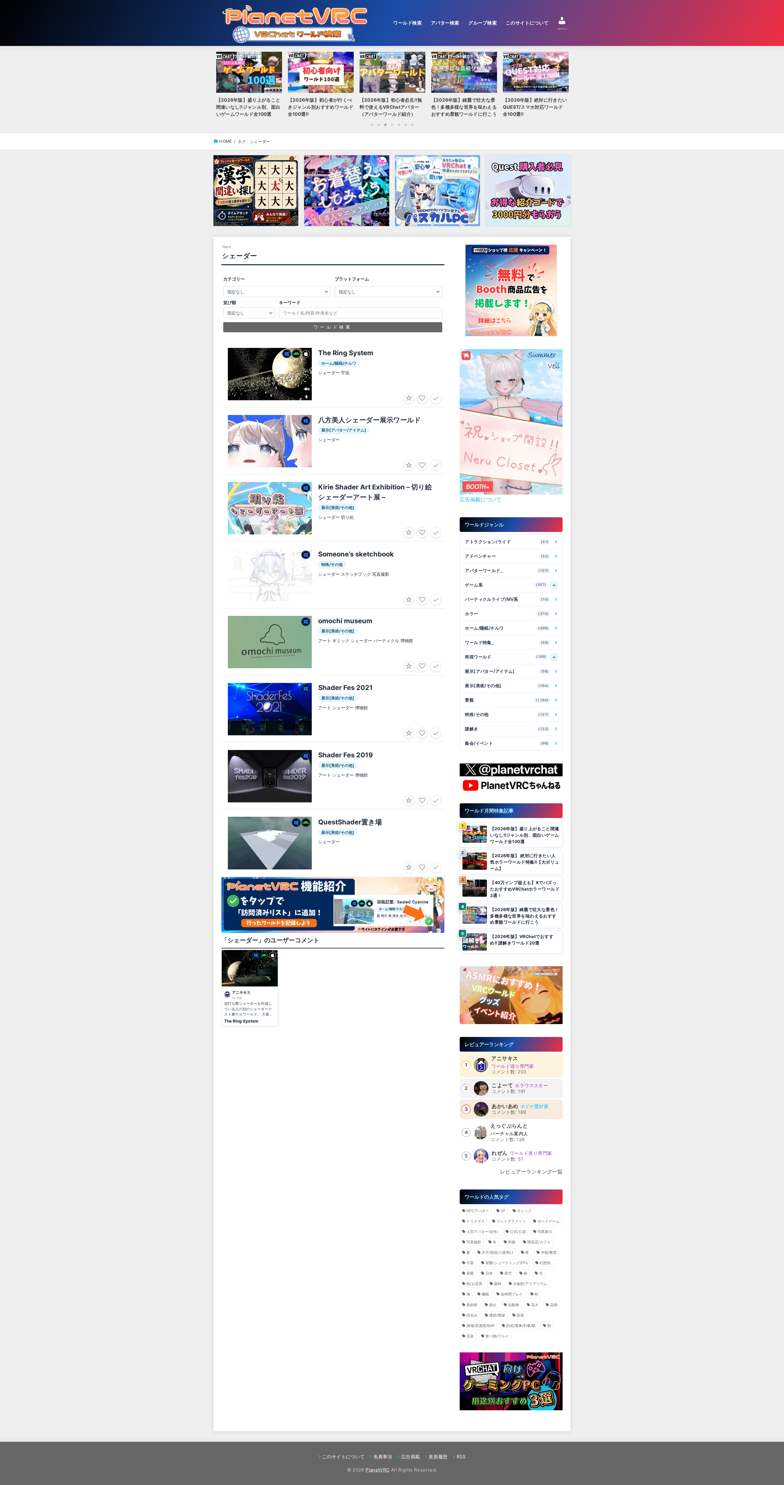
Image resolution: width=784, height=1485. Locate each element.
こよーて (502, 1085)
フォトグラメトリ (511, 1221)
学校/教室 (549, 1252)
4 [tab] (392, 125)
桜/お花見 (474, 1283)
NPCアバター (477, 1210)
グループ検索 (482, 23)
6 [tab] (405, 125)
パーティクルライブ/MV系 (506, 599)
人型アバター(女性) (482, 1231)
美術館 (471, 1304)
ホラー (506, 613)
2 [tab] (378, 125)
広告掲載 (410, 1457)
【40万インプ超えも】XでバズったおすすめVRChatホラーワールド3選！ (525, 889)
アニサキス (504, 1058)
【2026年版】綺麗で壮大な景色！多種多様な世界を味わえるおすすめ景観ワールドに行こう (524, 916)
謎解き (506, 728)
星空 (508, 1273)
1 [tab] (372, 125)
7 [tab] (412, 125)
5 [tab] (399, 125)
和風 (511, 1242)
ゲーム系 (505, 584)
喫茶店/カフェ (539, 1242)
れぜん (499, 1153)
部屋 (520, 1315)
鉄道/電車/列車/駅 (521, 1325)
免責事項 (382, 1457)
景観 (506, 700)
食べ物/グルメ (497, 1336)
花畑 (553, 1304)
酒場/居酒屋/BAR (480, 1325)
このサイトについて (527, 23)
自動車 (513, 1304)
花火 (534, 1304)
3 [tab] (385, 125)
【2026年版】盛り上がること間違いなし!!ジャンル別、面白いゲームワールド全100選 (524, 835)
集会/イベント (506, 743)
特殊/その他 (506, 714)
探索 (470, 1273)
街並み (471, 1315)
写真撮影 (473, 1242)
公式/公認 (518, 1231)
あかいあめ (505, 1106)
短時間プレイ (512, 1294)
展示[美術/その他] (506, 685)
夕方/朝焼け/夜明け (498, 1252)
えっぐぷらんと (509, 1126)
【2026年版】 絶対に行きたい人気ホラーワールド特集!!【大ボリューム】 (524, 862)
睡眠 (485, 1294)
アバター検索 (445, 23)
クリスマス (475, 1221)
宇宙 (470, 1263)
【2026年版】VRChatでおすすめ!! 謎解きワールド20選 (521, 939)
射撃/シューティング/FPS (506, 1263)
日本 (489, 1273)
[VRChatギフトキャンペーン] (511, 290)
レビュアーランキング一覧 (531, 1172)
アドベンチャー (506, 556)
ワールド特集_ (506, 642)
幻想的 (545, 1263)
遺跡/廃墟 (497, 1315)
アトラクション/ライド (506, 541)
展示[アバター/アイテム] (506, 671)
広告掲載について (480, 499)
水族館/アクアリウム (530, 1283)
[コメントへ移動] (250, 988)
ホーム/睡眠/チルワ (506, 628)
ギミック (524, 1210)
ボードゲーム (548, 1221)
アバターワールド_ (506, 570)
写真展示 (544, 1231)
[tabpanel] (392, 86)
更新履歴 (438, 1457)
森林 (497, 1283)
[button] (501, 487)
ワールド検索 (407, 23)
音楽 (470, 1336)
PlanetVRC (377, 1470)
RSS (461, 1457)
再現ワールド (505, 656)
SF (503, 1210)
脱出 (492, 1304)
